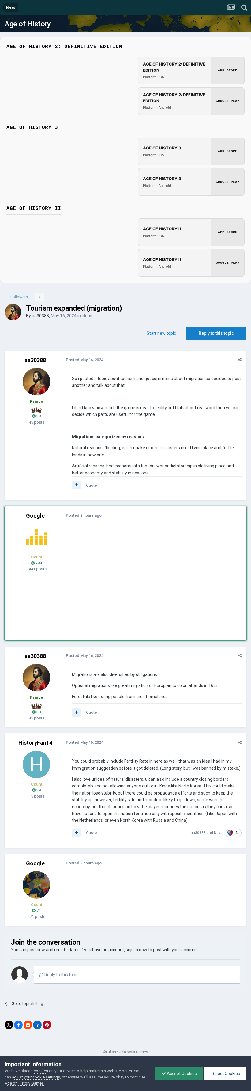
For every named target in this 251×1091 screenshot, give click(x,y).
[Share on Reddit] (28, 1025)
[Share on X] (9, 1025)
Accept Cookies (181, 1073)
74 (38, 910)
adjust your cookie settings (36, 1077)
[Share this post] (240, 359)
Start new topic (161, 333)
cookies (41, 1071)
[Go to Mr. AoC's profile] (36, 537)
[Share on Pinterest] (47, 1025)
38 (38, 416)
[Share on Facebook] (18, 1025)
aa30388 (40, 315)
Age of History (28, 24)
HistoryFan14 (35, 742)
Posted (84, 359)
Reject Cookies (225, 1073)
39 (38, 790)
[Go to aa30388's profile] (13, 312)
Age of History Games (24, 1083)
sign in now (136, 949)
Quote (91, 485)
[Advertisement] (143, 574)
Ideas (87, 315)
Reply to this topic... (62, 974)
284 (38, 563)
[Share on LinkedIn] (37, 1025)
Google (35, 515)
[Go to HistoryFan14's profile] (36, 764)
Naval (218, 833)
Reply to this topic (216, 333)
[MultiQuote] (76, 485)
